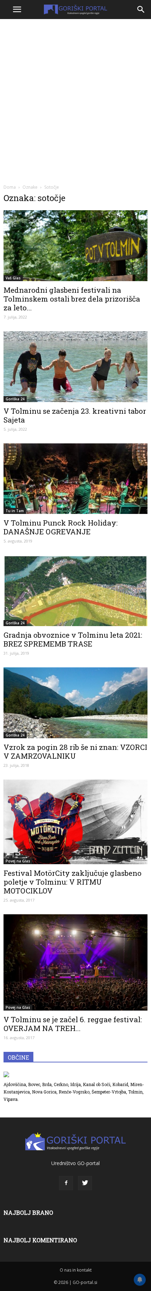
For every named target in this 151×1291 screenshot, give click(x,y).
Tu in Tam (15, 510)
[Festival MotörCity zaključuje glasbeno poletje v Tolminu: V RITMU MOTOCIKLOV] (75, 822)
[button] (141, 9)
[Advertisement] (75, 100)
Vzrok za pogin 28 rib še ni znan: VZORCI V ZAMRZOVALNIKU (75, 751)
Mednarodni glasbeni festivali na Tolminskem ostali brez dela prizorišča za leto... (72, 299)
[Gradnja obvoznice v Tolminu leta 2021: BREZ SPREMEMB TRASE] (75, 590)
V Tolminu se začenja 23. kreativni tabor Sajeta (75, 415)
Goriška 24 (15, 398)
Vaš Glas (13, 277)
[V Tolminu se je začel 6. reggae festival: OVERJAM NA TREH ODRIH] (75, 962)
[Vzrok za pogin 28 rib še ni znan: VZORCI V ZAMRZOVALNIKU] (75, 702)
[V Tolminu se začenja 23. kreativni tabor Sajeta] (75, 366)
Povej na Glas (18, 861)
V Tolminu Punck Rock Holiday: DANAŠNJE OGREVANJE (61, 527)
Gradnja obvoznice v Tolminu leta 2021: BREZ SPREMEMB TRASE (73, 639)
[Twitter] (85, 1183)
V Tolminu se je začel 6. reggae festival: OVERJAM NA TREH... (73, 1023)
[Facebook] (66, 1183)
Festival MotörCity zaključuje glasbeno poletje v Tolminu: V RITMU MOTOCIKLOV (73, 882)
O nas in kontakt (76, 1270)
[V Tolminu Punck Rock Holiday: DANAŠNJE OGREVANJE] (75, 478)
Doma (10, 187)
